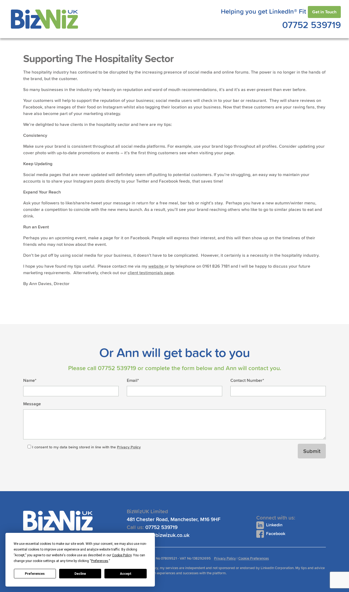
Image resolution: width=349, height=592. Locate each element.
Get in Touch (324, 12)
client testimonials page (151, 273)
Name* (30, 380)
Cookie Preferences (253, 558)
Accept (125, 574)
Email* (133, 380)
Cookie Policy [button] (121, 555)
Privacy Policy (129, 447)
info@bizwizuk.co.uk (165, 535)
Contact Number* (247, 380)
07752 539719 (311, 24)
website (156, 266)
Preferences (35, 574)
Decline (80, 574)
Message (32, 404)
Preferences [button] (99, 561)
